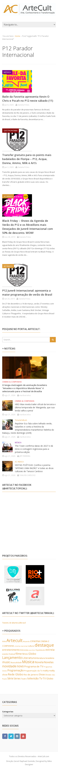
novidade (9, 666)
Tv (40, 678)
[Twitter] (11, 736)
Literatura (29, 658)
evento (5, 654)
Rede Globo (15, 674)
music (6, 662)
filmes (25, 653)
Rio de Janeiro (30, 674)
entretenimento (11, 649)
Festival (12, 654)
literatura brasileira (45, 658)
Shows (48, 674)
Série (10, 678)
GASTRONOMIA (10, 130)
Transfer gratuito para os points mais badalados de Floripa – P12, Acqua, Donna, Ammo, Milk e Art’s (26, 159)
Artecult (14, 640)
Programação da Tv (33, 670)
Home (17, 36)
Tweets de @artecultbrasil (14, 622)
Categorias (7, 711)
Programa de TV (33, 666)
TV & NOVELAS (21, 420)
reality (46, 670)
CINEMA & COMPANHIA (12, 382)
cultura (31, 646)
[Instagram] (17, 736)
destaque (44, 645)
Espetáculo (40, 650)
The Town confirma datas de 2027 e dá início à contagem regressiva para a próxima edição (34, 448)
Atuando (26, 641)
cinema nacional (21, 646)
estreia (50, 649)
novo (20, 666)
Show (42, 674)
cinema (35, 641)
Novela (39, 662)
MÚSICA (7, 72)
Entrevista (24, 650)
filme (18, 653)
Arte (4, 641)
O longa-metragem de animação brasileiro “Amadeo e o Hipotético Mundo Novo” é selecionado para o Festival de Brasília (24, 388)
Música (28, 661)
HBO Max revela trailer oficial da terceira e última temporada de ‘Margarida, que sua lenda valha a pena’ (35, 407)
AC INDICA (8, 196)
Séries (17, 678)
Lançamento (12, 657)
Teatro (24, 678)
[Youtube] (23, 736)
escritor (32, 650)
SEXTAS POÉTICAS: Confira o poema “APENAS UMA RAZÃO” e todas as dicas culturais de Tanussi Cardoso (34, 468)
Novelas (49, 662)
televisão (33, 678)
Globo (32, 653)
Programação (15, 670)
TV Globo (48, 678)
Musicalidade (16, 662)
